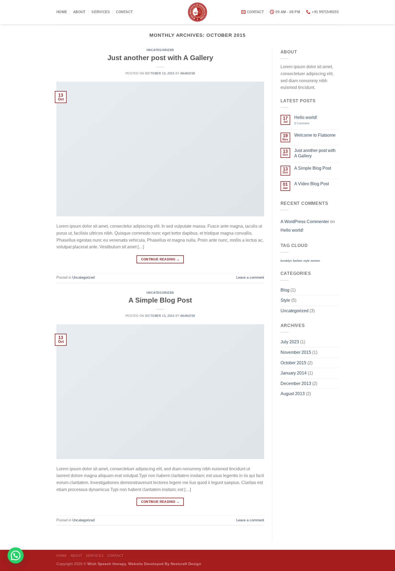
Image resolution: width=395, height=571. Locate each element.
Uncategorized (160, 50)
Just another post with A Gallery (160, 57)
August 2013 (293, 393)
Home (61, 12)
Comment (301, 123)
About (79, 12)
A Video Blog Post (311, 183)
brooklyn (286, 260)
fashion (297, 260)
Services (100, 12)
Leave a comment (250, 277)
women (315, 260)
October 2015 (293, 363)
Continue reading (160, 259)
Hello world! (305, 117)
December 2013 (296, 383)
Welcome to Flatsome (315, 135)
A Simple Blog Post (160, 300)
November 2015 (296, 352)
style (306, 260)
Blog (285, 290)
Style (285, 300)
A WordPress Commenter (305, 221)
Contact (124, 12)
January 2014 (294, 373)
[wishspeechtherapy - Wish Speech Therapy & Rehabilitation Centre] (197, 12)
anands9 (187, 73)
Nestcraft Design (186, 564)
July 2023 (290, 342)
